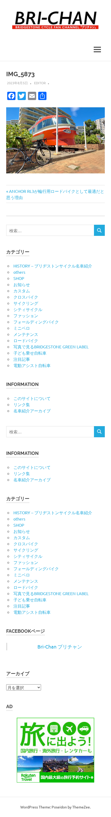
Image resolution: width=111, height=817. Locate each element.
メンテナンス (25, 334)
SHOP (18, 278)
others (19, 271)
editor (40, 83)
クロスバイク (25, 296)
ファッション (25, 315)
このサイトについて (32, 398)
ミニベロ (21, 327)
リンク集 (21, 404)
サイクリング (25, 303)
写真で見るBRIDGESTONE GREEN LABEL (51, 346)
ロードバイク (25, 340)
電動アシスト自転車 (32, 365)
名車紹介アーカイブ (32, 410)
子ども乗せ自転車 (29, 352)
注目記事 (21, 359)
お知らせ (21, 284)
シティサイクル (27, 309)
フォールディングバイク (36, 321)
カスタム (21, 290)
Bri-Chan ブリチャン (59, 646)
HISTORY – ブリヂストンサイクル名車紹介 (52, 265)
